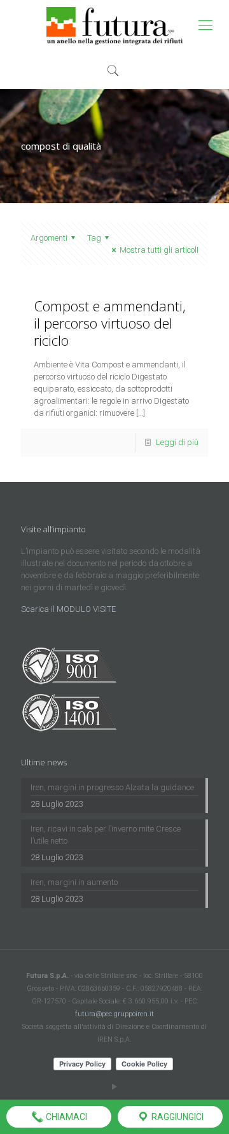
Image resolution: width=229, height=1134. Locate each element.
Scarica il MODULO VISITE (68, 609)
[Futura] (114, 25)
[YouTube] (114, 1087)
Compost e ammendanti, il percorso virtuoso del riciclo (110, 323)
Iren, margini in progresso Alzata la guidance (112, 787)
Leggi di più (177, 442)
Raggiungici (176, 1117)
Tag (94, 238)
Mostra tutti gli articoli (159, 250)
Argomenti (49, 238)
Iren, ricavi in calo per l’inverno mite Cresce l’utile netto (106, 835)
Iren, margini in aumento (74, 882)
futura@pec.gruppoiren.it (114, 1014)
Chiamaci (65, 1117)
